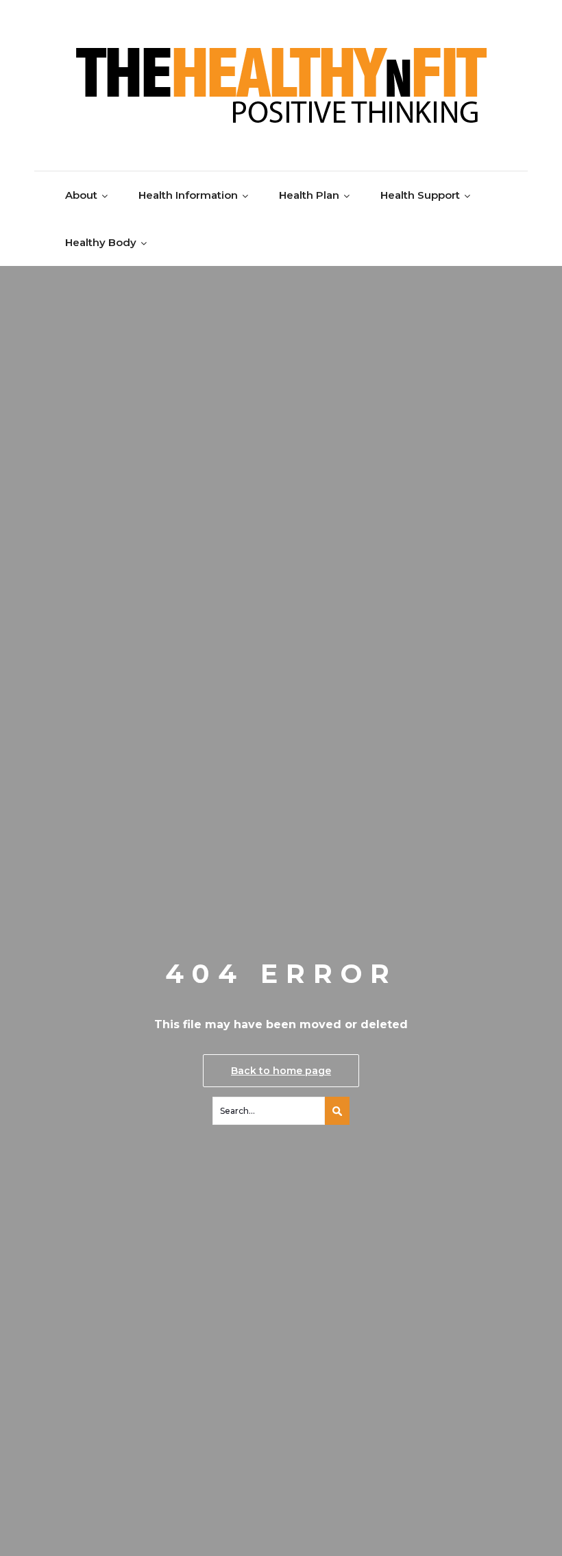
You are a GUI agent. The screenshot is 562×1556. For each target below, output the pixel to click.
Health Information (188, 195)
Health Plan (309, 195)
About (81, 195)
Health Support (420, 195)
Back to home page (281, 1071)
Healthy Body (100, 242)
